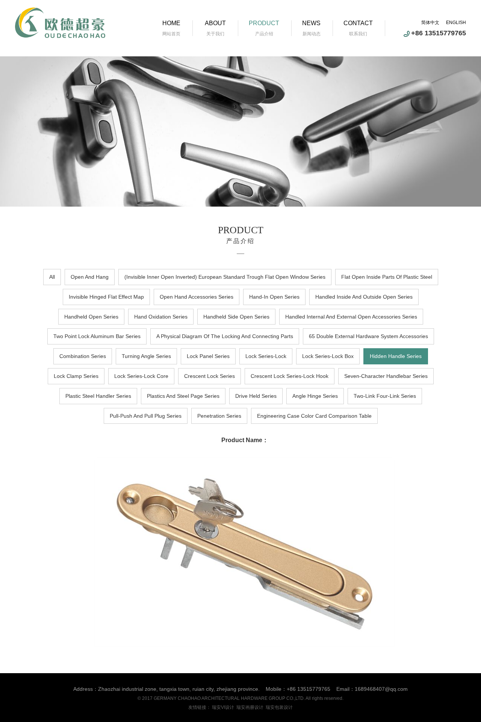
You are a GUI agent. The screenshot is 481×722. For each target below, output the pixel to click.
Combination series (82, 356)
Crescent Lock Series (209, 376)
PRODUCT (264, 23)
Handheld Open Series (91, 317)
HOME (171, 23)
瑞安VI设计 (223, 707)
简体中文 (430, 22)
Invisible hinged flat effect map (106, 297)
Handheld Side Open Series (236, 317)
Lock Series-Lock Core (141, 376)
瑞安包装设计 (279, 707)
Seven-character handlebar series (386, 376)
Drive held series (256, 396)
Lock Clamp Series (76, 376)
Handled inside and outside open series (364, 297)
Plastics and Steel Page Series (183, 396)
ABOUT (215, 23)
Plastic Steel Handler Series (98, 396)
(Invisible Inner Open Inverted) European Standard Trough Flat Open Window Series (224, 277)
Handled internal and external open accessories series (351, 317)
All (52, 277)
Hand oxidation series (161, 317)
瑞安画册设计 (249, 707)
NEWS (311, 23)
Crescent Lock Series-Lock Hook (289, 376)
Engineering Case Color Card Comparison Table (314, 416)
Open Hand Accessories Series (196, 297)
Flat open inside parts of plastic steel (386, 277)
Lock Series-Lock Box (328, 356)
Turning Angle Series (146, 356)
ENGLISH (456, 22)
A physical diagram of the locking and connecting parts (224, 336)
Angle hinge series (315, 396)
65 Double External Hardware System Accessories (368, 336)
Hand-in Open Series (274, 297)
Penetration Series (219, 416)
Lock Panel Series (208, 356)
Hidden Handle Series (396, 356)
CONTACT (358, 23)
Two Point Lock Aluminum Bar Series (97, 336)
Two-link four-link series (385, 396)
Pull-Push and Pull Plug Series (146, 416)
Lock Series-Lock (265, 356)
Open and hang (90, 277)
